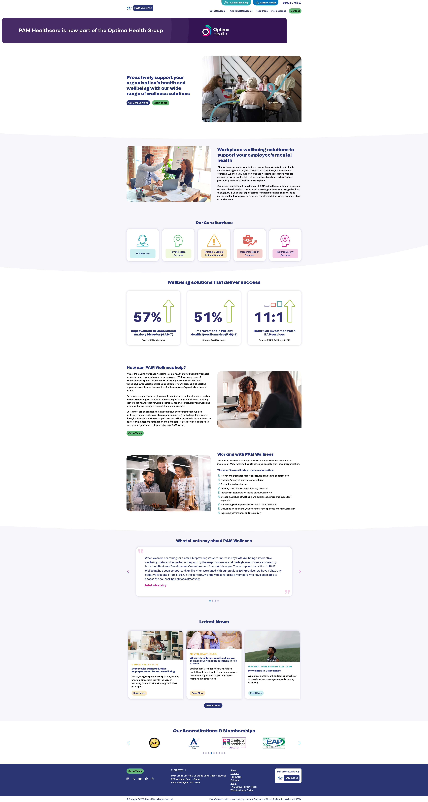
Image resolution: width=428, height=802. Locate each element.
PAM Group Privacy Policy (243, 787)
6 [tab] (216, 753)
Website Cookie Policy (241, 790)
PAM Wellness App (239, 2)
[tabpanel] (214, 572)
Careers (234, 773)
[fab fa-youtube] (140, 778)
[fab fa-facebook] (146, 778)
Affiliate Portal (268, 2)
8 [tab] (222, 753)
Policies (234, 780)
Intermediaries (278, 11)
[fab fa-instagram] (152, 778)
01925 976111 (292, 2)
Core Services (217, 11)
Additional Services (240, 11)
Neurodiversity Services (285, 253)
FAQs (233, 783)
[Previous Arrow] (128, 571)
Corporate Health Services (249, 253)
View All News (213, 705)
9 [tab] (224, 753)
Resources (262, 11)
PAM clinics (178, 425)
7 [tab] (219, 753)
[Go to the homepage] (140, 8)
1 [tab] (210, 601)
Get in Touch (161, 103)
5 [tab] (214, 753)
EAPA (270, 340)
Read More (139, 693)
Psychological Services (178, 253)
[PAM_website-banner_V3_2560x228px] (144, 30)
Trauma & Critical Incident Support (214, 253)
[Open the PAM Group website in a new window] (288, 775)
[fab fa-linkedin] (128, 778)
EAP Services (142, 253)
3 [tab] (215, 601)
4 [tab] (218, 601)
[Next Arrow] (299, 571)
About (233, 770)
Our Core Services (138, 103)
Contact (295, 11)
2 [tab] (212, 601)
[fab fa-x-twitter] (133, 778)
